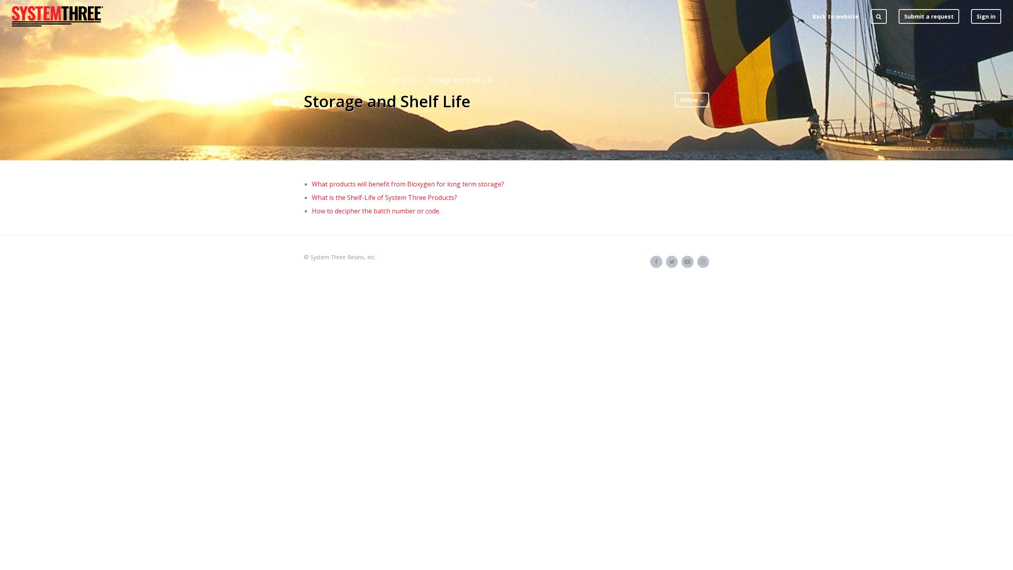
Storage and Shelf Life (460, 80)
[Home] (57, 16)
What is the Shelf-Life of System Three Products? (384, 197)
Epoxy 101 (403, 80)
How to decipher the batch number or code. (376, 211)
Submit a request (929, 16)
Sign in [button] (986, 16)
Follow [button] (689, 100)
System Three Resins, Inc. (341, 80)
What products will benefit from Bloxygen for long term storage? (408, 184)
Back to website (835, 16)
